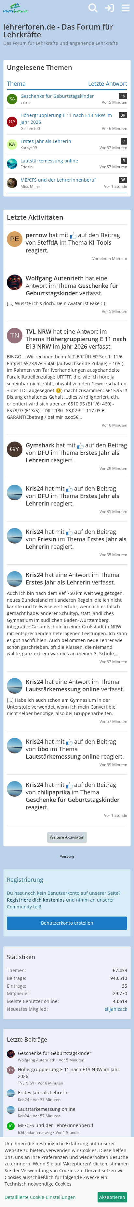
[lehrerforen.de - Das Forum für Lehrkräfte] (15, 8)
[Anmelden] (109, 8)
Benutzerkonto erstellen (67, 923)
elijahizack (115, 1009)
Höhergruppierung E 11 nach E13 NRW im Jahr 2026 (68, 1072)
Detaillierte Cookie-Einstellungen (40, 1197)
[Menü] (125, 8)
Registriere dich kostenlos (36, 900)
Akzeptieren (112, 1197)
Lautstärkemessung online (46, 1109)
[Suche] (93, 8)
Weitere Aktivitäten (67, 837)
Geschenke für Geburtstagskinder (54, 1053)
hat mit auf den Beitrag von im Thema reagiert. (73, 242)
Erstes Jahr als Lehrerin (43, 1092)
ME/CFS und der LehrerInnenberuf (55, 1125)
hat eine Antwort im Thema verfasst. (72, 285)
